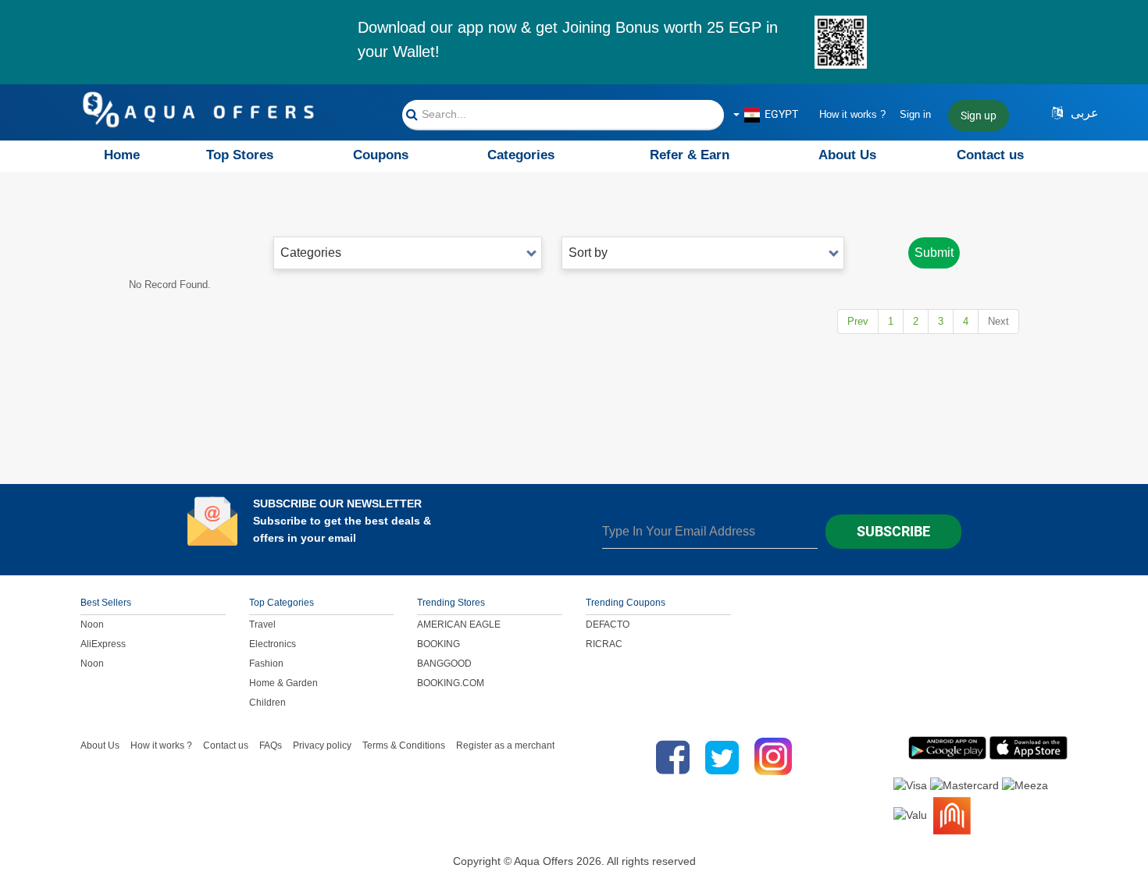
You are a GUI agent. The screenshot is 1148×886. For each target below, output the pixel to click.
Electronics (272, 644)
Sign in (915, 114)
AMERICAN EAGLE (459, 624)
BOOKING (438, 644)
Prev (857, 321)
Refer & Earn (689, 155)
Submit (934, 252)
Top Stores (239, 155)
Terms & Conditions (403, 745)
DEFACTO (607, 624)
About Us (847, 155)
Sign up (978, 115)
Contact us (990, 155)
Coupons (380, 155)
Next (998, 321)
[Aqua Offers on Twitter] (722, 757)
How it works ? (852, 114)
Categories (520, 155)
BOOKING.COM (450, 683)
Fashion (266, 663)
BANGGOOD (444, 663)
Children (267, 702)
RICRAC (604, 644)
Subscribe (893, 531)
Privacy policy (322, 745)
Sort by (588, 252)
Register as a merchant (505, 745)
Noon (92, 624)
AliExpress (103, 644)
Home (122, 155)
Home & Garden (283, 683)
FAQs (270, 745)
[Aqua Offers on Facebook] (669, 757)
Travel (262, 624)
